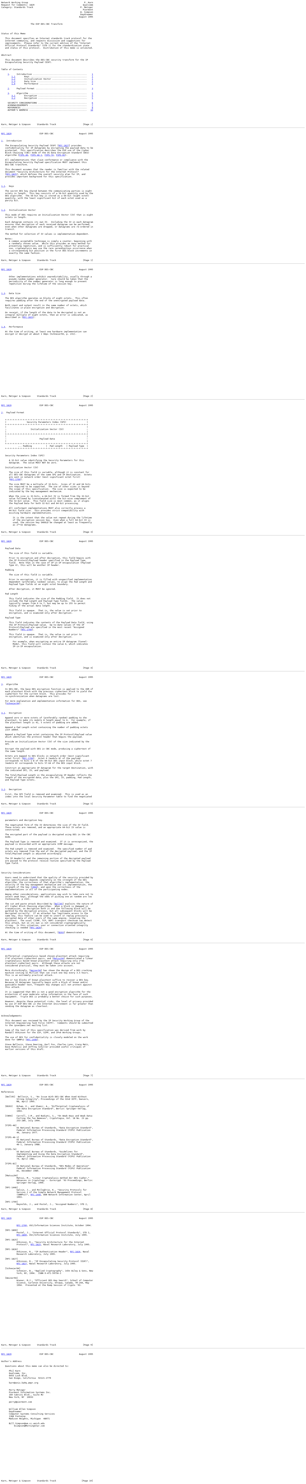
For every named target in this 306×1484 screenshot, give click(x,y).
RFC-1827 (64, 145)
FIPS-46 (23, 155)
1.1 (13, 76)
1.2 (13, 79)
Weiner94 (36, 970)
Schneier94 (12, 703)
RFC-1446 (32, 1039)
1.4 (13, 84)
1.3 (13, 81)
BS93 (61, 932)
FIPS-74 (49, 155)
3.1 (13, 95)
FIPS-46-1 (36, 155)
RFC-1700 (15, 479)
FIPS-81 (60, 155)
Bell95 (58, 904)
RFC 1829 (6, 133)
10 (92, 110)
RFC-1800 (22, 1235)
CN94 (34, 887)
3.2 (13, 98)
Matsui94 (59, 958)
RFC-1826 (36, 927)
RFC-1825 (11, 174)
